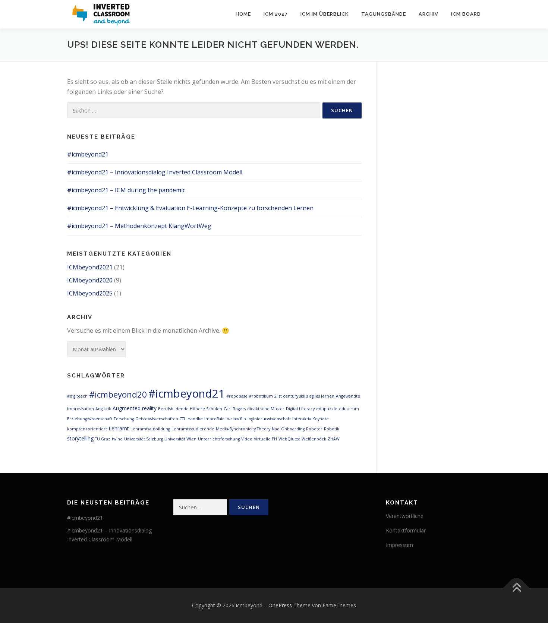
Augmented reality (135, 408)
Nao (276, 428)
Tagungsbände (383, 14)
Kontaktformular (406, 530)
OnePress (280, 605)
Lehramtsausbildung (150, 428)
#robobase (237, 396)
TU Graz (102, 439)
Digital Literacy (300, 408)
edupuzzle (326, 408)
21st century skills (291, 396)
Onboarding (293, 428)
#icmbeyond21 (87, 154)
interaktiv (301, 418)
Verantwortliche (404, 515)
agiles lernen (321, 396)
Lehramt (118, 428)
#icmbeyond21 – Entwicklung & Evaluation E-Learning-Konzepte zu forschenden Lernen (190, 208)
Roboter (314, 428)
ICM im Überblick (324, 14)
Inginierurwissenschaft (269, 418)
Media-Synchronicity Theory (243, 428)
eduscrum (349, 408)
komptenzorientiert (87, 428)
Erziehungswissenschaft (89, 418)
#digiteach (77, 396)
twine (117, 439)
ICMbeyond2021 (90, 267)
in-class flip (236, 418)
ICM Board (466, 14)
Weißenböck (314, 439)
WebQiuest (289, 439)
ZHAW (334, 439)
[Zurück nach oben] (516, 588)
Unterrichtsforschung (219, 439)
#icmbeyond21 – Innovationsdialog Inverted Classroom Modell (154, 172)
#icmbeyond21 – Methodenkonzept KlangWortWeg (139, 226)
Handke (195, 418)
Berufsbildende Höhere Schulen (190, 408)
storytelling (80, 438)
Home (243, 14)
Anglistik (103, 408)
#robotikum (261, 396)
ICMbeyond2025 (90, 293)
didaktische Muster (265, 408)
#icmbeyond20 (118, 394)
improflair (214, 418)
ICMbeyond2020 (90, 280)
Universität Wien (180, 439)
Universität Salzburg (143, 439)
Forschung (124, 418)
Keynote (320, 418)
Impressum (399, 544)
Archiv (428, 14)
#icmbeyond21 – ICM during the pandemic (126, 190)
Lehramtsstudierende (192, 428)
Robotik (331, 428)
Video (246, 439)
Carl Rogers (235, 408)
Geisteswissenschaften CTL (160, 418)
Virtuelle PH (265, 439)
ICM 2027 (276, 14)
